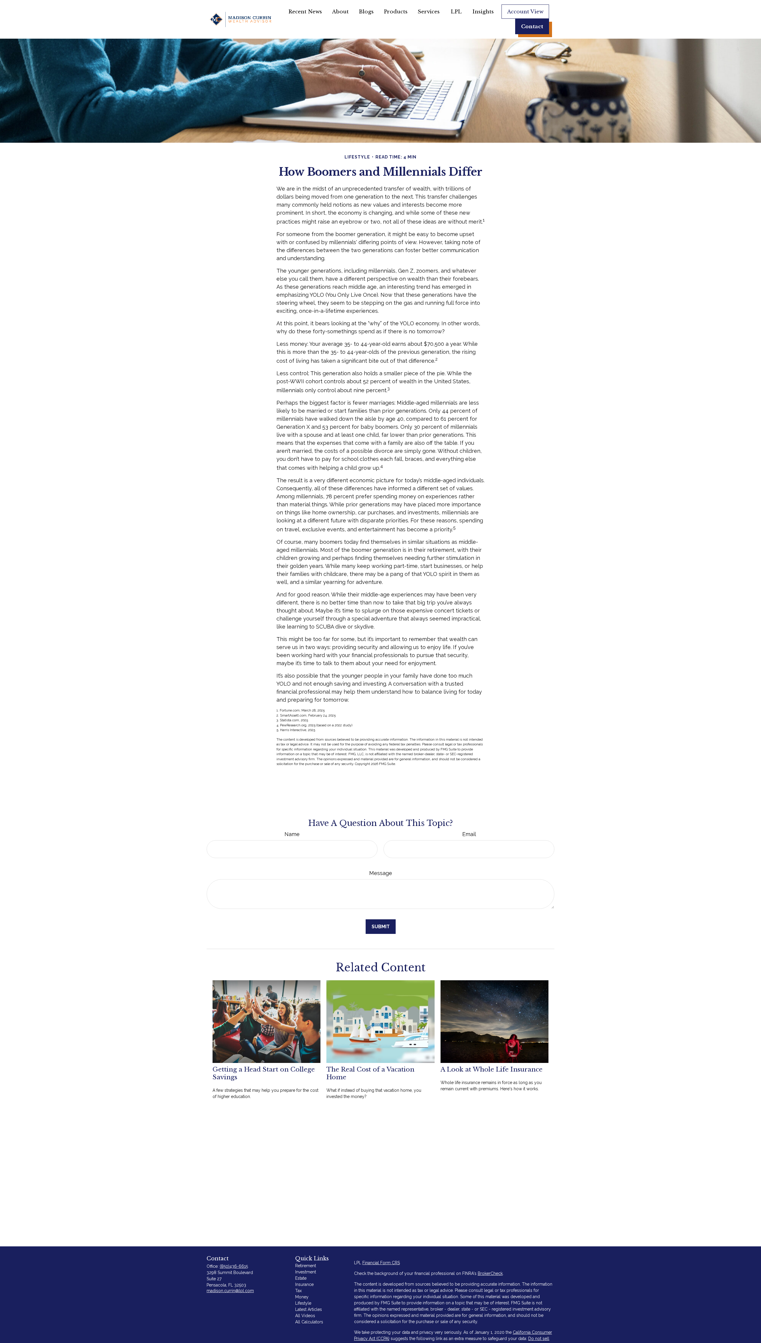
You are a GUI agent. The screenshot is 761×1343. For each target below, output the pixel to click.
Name (292, 834)
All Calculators (309, 1322)
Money (302, 1297)
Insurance (304, 1284)
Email (469, 834)
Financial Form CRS (381, 1262)
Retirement (305, 1265)
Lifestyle (303, 1303)
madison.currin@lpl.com (230, 1290)
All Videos (305, 1315)
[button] (305, 11)
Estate (300, 1278)
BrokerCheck (490, 1273)
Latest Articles (308, 1309)
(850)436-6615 (234, 1266)
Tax (298, 1290)
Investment (305, 1272)
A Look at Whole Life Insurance (492, 1069)
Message (380, 873)
